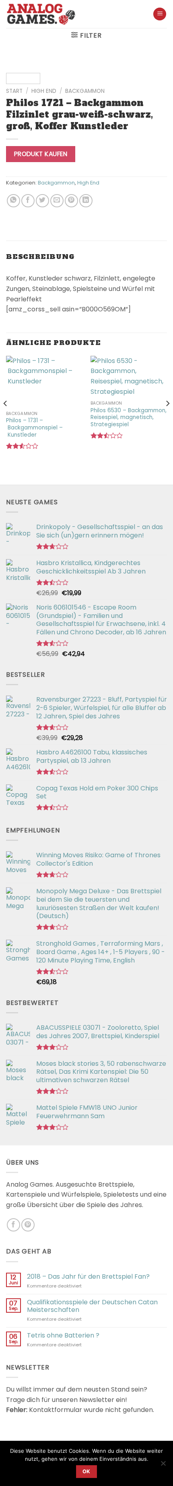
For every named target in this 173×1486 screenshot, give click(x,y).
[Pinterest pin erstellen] (71, 200)
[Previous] (19, 68)
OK (86, 1471)
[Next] (153, 68)
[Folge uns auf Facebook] (13, 1224)
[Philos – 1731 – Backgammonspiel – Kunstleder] (44, 381)
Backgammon (85, 91)
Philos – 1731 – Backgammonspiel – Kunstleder (34, 427)
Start (14, 91)
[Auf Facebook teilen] (28, 200)
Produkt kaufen (41, 154)
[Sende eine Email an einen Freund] (57, 200)
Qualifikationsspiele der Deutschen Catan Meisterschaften (92, 1306)
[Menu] (159, 14)
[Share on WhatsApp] (13, 200)
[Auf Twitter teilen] (42, 200)
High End (43, 91)
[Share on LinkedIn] (86, 200)
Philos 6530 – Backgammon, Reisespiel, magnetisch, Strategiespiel (129, 417)
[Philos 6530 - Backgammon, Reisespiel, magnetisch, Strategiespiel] (129, 376)
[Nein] (163, 1465)
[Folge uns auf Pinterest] (28, 1224)
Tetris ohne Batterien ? (63, 1335)
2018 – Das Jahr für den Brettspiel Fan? (88, 1276)
